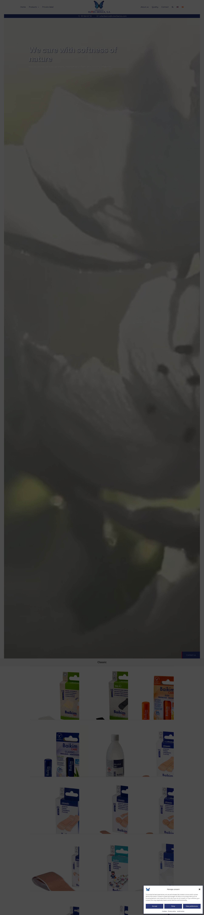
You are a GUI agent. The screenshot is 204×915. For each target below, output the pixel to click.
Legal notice (180, 911)
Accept (154, 906)
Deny (173, 906)
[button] (199, 889)
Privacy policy (172, 911)
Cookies (164, 911)
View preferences (192, 906)
